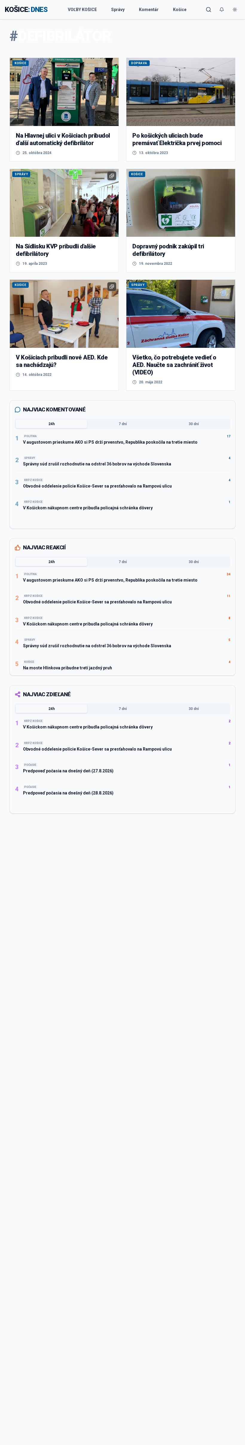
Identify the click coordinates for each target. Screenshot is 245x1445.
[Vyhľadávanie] (208, 9)
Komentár (149, 9)
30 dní (194, 424)
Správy (118, 9)
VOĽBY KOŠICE (82, 9)
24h (51, 424)
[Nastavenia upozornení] (221, 9)
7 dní (123, 424)
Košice (179, 9)
